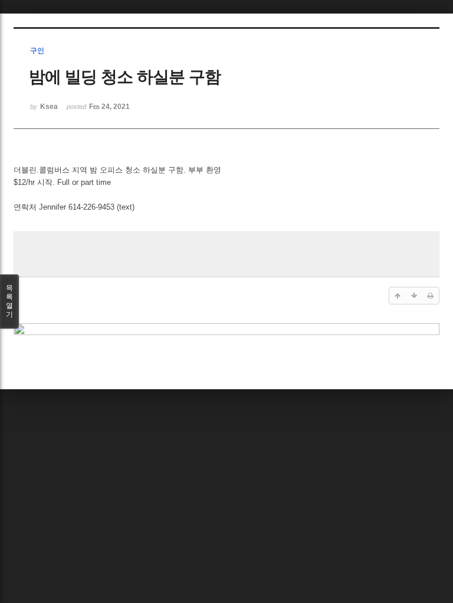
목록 (9, 301)
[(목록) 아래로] (414, 295)
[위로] (397, 295)
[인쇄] (430, 295)
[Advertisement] (226, 252)
